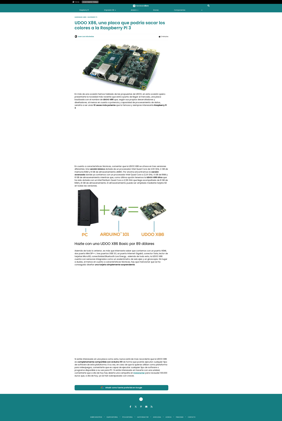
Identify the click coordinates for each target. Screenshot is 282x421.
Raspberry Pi (84, 10)
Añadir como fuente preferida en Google (123, 387)
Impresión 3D (109, 10)
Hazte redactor (142, 417)
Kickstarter (139, 372)
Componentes (179, 10)
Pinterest (141, 406)
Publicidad (179, 417)
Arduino (134, 10)
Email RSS (146, 406)
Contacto (191, 417)
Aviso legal (157, 417)
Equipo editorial (112, 417)
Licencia (168, 417)
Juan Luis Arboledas (86, 36)
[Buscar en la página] (209, 6)
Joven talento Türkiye (90, 2)
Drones (156, 10)
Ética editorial (127, 417)
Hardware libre (80, 17)
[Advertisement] (121, 126)
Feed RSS (151, 406)
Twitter (135, 406)
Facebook (130, 406)
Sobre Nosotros (96, 417)
